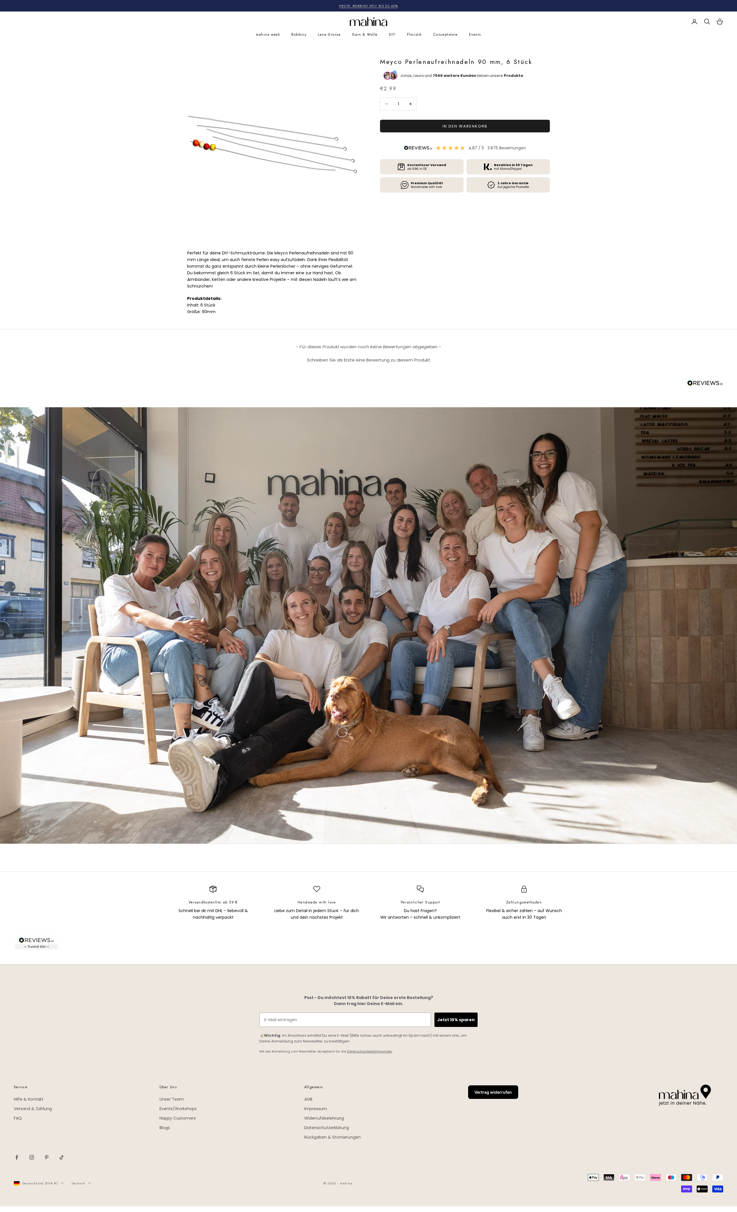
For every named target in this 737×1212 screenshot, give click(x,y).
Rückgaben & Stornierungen (332, 1137)
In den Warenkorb (464, 126)
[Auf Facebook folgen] (17, 1157)
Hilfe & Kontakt (28, 1099)
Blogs (164, 1128)
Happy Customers (177, 1118)
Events (475, 34)
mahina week (268, 34)
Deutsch (78, 1183)
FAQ (18, 1118)
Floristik (414, 34)
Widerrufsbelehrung (324, 1118)
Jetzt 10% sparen (456, 1020)
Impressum (315, 1109)
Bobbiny (298, 34)
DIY (392, 34)
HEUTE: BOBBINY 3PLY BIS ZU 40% (368, 5)
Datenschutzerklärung (326, 1128)
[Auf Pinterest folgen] (47, 1157)
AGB (308, 1099)
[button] (368, 359)
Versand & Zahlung (33, 1109)
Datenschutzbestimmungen (369, 1051)
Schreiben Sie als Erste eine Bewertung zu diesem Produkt (368, 360)
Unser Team (171, 1099)
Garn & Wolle (364, 34)
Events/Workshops (178, 1109)
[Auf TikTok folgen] (61, 1157)
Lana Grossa (329, 34)
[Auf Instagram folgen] (32, 1157)
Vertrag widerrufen (493, 1092)
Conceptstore (445, 34)
